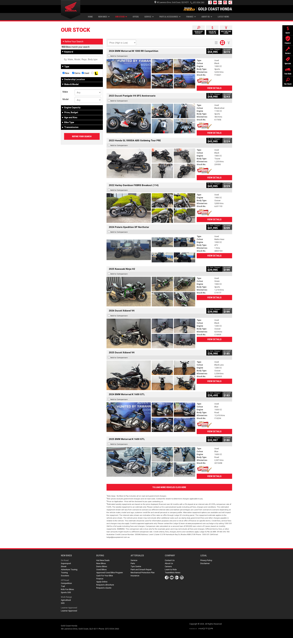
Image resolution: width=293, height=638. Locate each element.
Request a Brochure (105, 584)
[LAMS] (96, 73)
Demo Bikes (101, 566)
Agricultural (66, 600)
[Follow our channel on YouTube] (215, 2)
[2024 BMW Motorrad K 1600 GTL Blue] (151, 417)
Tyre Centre (136, 566)
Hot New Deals (103, 560)
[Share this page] (229, 2)
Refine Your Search (72, 41)
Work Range (66, 597)
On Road (65, 560)
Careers (168, 566)
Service (147, 17)
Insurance (135, 575)
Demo (77, 73)
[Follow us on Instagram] (225, 2)
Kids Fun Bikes (67, 589)
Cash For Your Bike (104, 575)
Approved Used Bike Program (109, 572)
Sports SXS (66, 592)
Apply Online (101, 581)
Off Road (65, 580)
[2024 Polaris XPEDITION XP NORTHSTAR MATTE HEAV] (151, 250)
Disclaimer (205, 563)
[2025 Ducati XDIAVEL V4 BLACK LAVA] (151, 375)
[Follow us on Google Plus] (220, 2)
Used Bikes (101, 569)
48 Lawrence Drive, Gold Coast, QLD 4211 (173, 2)
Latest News (223, 17)
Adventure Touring (69, 569)
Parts (133, 563)
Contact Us (170, 560)
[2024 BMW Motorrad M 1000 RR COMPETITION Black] (151, 74)
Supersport (66, 563)
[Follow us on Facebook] (210, 2)
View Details (214, 88)
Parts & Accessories (168, 17)
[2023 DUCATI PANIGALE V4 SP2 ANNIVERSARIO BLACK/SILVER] (151, 118)
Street (63, 566)
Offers (136, 17)
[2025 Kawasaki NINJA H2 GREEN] (151, 291)
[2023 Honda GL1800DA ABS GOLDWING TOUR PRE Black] (151, 163)
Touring (64, 572)
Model (66, 99)
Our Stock (120, 17)
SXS (63, 603)
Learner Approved (69, 607)
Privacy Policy (206, 560)
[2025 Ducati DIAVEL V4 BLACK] (151, 333)
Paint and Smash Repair (141, 569)
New (67, 73)
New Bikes (102, 17)
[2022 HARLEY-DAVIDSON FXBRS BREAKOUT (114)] (151, 208)
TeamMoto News (172, 572)
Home (90, 17)
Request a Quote (103, 588)
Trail (63, 586)
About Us (205, 17)
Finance (189, 17)
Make (65, 91)
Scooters (65, 575)
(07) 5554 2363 (198, 2)
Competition (66, 583)
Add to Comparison (119, 56)
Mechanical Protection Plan (143, 572)
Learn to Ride (171, 569)
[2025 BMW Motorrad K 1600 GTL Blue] (151, 462)
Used (86, 73)
